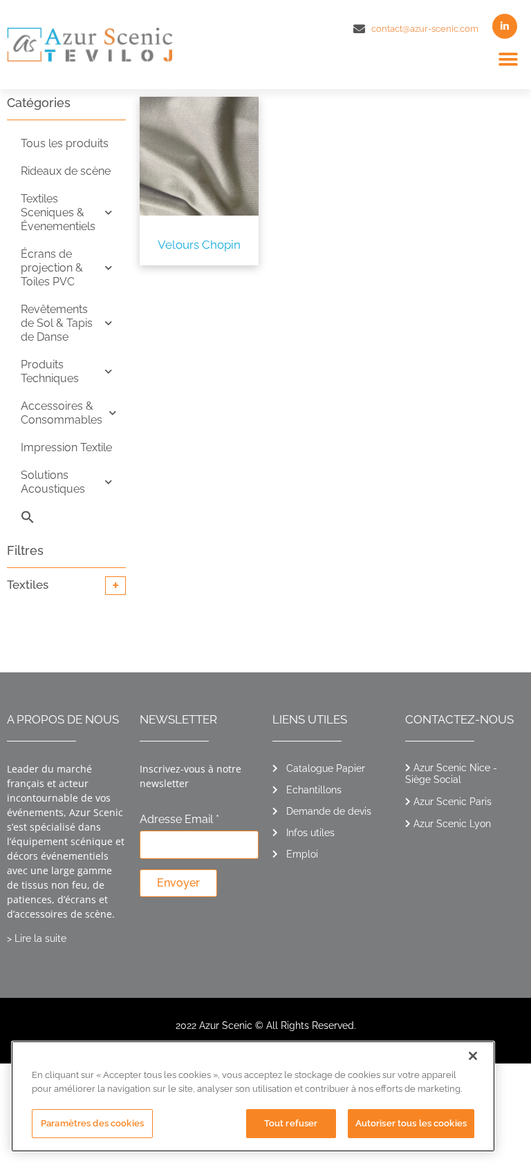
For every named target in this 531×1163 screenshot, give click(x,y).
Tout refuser (291, 1123)
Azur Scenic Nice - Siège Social (451, 773)
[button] (508, 59)
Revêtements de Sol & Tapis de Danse (57, 323)
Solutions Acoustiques (53, 482)
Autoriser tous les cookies (411, 1123)
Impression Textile (66, 447)
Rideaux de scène (66, 171)
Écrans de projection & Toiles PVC (52, 267)
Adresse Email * (179, 820)
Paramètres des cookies (92, 1123)
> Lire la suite (36, 938)
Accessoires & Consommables (61, 412)
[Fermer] (473, 1056)
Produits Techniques (50, 371)
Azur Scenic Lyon (452, 823)
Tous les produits (65, 143)
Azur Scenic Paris (452, 801)
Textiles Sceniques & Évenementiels (58, 212)
